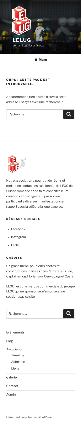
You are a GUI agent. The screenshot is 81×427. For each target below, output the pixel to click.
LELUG (21, 40)
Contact (12, 386)
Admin (11, 394)
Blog (9, 341)
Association (14, 349)
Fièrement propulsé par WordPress (29, 417)
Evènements (15, 332)
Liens (15, 368)
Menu (43, 59)
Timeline (17, 355)
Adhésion (18, 362)
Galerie (11, 377)
